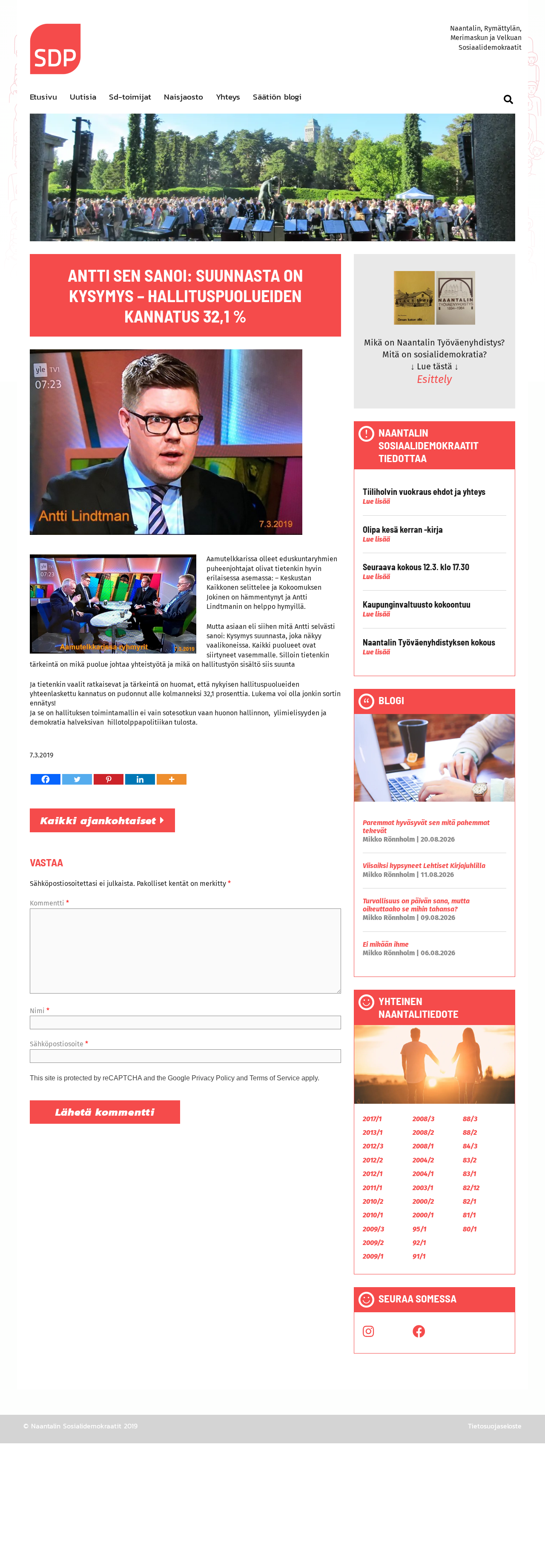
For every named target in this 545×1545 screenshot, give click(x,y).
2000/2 (423, 1201)
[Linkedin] (140, 779)
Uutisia (83, 97)
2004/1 (423, 1174)
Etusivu (43, 97)
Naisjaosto (183, 97)
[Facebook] (45, 779)
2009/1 (373, 1256)
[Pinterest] (108, 779)
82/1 (469, 1201)
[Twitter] (77, 779)
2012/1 (372, 1174)
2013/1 (372, 1132)
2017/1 (372, 1119)
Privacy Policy (213, 1078)
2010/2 (373, 1201)
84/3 (470, 1146)
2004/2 (423, 1160)
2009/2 (373, 1243)
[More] (171, 779)
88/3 (470, 1119)
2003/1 (423, 1188)
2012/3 (373, 1146)
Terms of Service (275, 1078)
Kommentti (49, 903)
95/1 (419, 1229)
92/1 (419, 1243)
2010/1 (373, 1215)
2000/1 (423, 1215)
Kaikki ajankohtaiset (100, 820)
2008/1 (423, 1146)
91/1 (419, 1256)
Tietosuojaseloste (495, 1426)
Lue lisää (376, 501)
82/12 (471, 1188)
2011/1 (372, 1188)
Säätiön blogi (277, 97)
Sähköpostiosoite (59, 1044)
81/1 (469, 1215)
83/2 (469, 1160)
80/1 (469, 1229)
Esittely (434, 379)
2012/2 (373, 1160)
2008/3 (423, 1119)
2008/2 (423, 1132)
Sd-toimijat (130, 97)
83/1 (469, 1174)
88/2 (470, 1132)
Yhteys (228, 97)
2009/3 (373, 1229)
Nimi (39, 1011)
